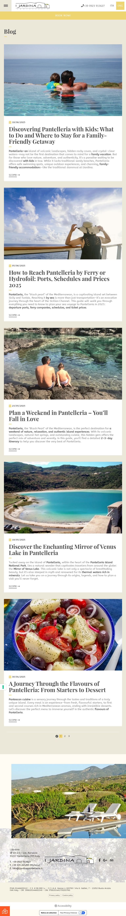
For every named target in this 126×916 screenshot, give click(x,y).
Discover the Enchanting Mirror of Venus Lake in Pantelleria (62, 549)
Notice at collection (49, 913)
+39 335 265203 (20, 865)
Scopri (13, 175)
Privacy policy (54, 895)
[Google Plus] (105, 860)
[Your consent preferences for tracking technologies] (3, 687)
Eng (120, 5)
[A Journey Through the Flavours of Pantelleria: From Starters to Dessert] (63, 634)
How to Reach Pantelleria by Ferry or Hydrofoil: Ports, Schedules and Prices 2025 (59, 278)
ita (112, 5)
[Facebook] (99, 860)
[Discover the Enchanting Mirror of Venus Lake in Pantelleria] (63, 497)
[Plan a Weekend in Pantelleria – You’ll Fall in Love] (63, 363)
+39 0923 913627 (94, 5)
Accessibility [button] (65, 906)
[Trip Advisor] (112, 860)
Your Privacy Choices (68, 913)
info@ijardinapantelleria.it (27, 868)
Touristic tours (5, 911)
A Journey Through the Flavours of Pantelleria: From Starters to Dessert (57, 686)
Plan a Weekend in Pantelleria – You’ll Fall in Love (58, 415)
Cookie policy (68, 895)
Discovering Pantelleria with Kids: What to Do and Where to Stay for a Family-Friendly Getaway (61, 135)
